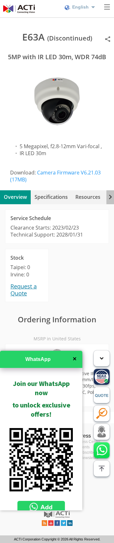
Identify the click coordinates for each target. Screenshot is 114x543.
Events (84, 447)
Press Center (89, 441)
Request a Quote (23, 290)
